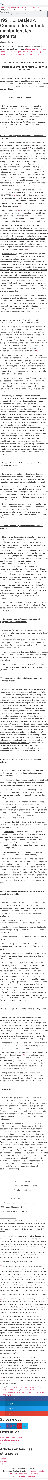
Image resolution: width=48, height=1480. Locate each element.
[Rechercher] (47, 14)
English (3, 1459)
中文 (2, 1464)
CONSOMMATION (21, 8)
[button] (24, 6)
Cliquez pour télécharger (35, 49)
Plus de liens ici (6, 1444)
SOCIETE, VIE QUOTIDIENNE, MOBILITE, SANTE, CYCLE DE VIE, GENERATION (24, 1392)
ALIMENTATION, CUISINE (39, 8)
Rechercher (4, 12)
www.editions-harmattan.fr (11, 1437)
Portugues (4, 1461)
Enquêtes (10, 8)
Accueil (2, 8)
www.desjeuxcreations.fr (10, 1440)
